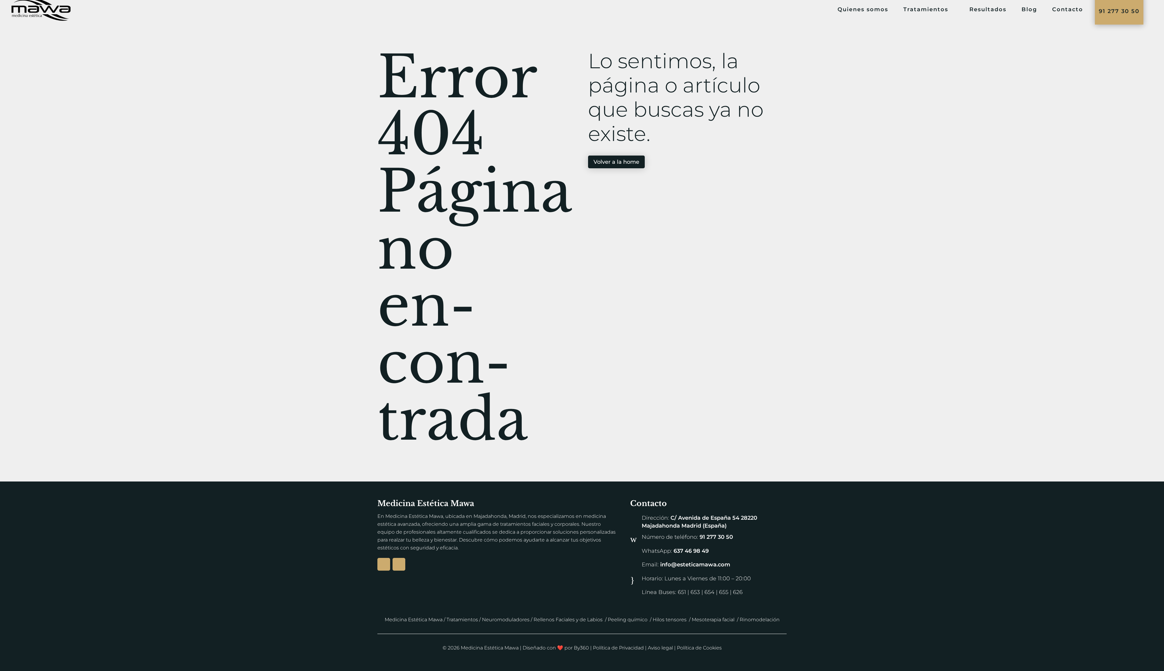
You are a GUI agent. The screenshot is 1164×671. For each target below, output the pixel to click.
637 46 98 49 (691, 551)
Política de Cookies (699, 648)
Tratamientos (462, 619)
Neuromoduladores (506, 619)
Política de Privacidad (618, 648)
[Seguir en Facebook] (399, 564)
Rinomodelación (760, 619)
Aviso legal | (662, 648)
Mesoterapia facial (713, 619)
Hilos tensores (670, 619)
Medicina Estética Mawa (414, 619)
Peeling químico (627, 619)
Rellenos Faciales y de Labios (568, 619)
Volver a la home (616, 162)
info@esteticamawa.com (695, 564)
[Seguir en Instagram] (383, 564)
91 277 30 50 (716, 537)
